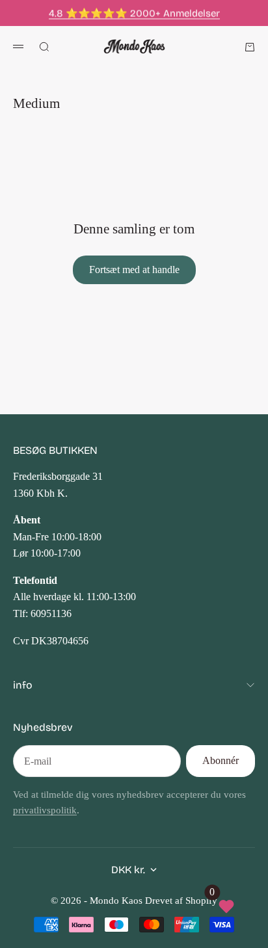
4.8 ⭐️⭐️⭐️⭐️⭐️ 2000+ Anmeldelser (134, 13)
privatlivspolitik (45, 810)
